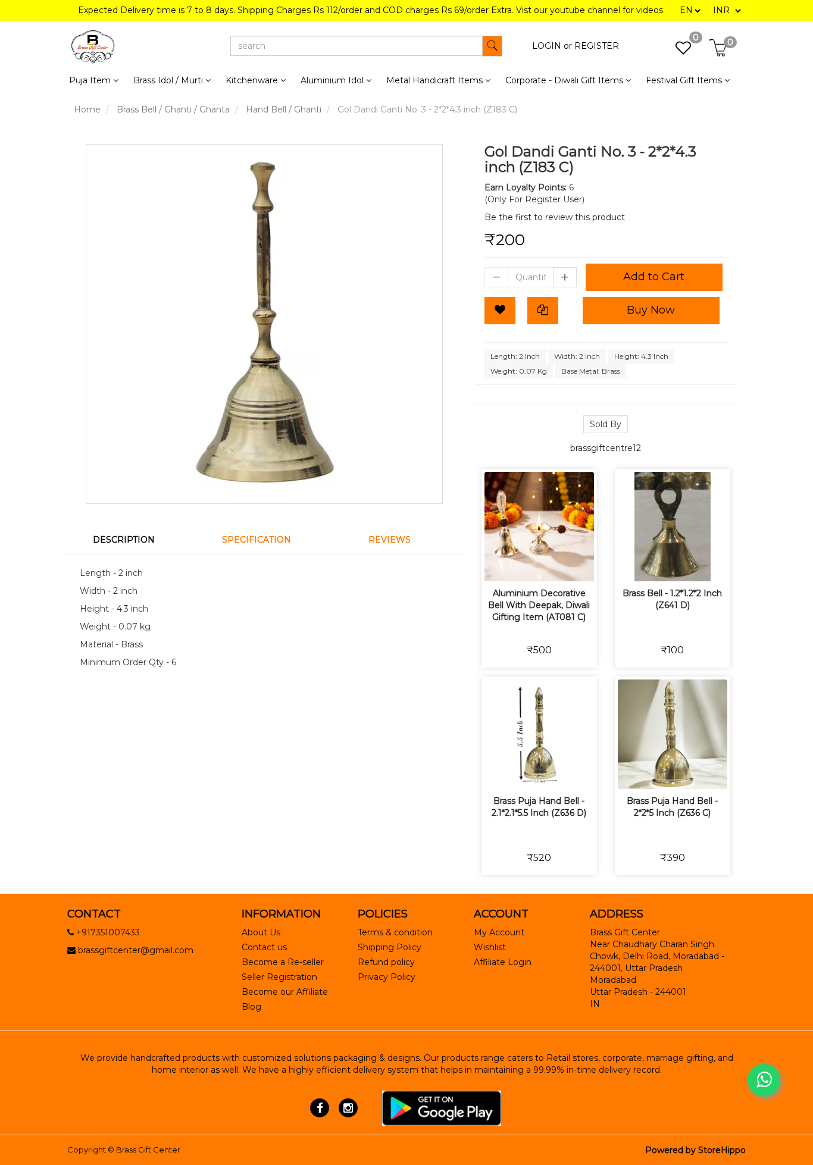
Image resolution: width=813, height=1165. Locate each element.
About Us (261, 932)
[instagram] (348, 1107)
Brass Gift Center (148, 1149)
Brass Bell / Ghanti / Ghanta (173, 109)
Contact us (264, 947)
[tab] (131, 540)
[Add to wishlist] (525, 564)
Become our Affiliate (285, 992)
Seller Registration (279, 977)
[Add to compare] (553, 564)
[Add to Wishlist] (499, 310)
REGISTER (596, 45)
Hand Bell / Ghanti (283, 109)
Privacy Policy (386, 977)
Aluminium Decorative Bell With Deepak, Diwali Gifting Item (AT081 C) (539, 605)
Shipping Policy (389, 947)
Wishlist (490, 947)
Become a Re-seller (283, 962)
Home (87, 109)
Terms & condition (395, 932)
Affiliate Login (502, 962)
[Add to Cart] (497, 564)
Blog (251, 1006)
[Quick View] (581, 564)
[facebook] (320, 1107)
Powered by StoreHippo (695, 1150)
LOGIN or (552, 45)
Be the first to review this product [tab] (554, 217)
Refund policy (386, 962)
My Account (499, 932)
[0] (677, 51)
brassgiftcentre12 (605, 448)
